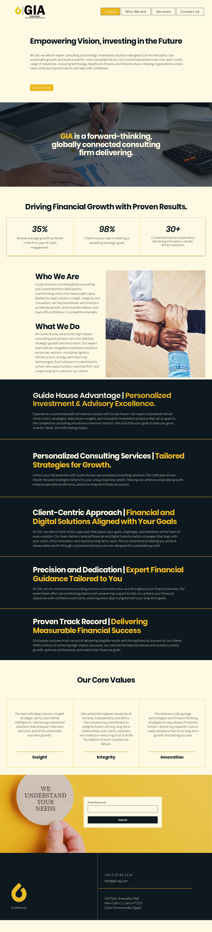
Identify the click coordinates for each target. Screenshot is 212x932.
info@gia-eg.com (116, 881)
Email (97, 802)
